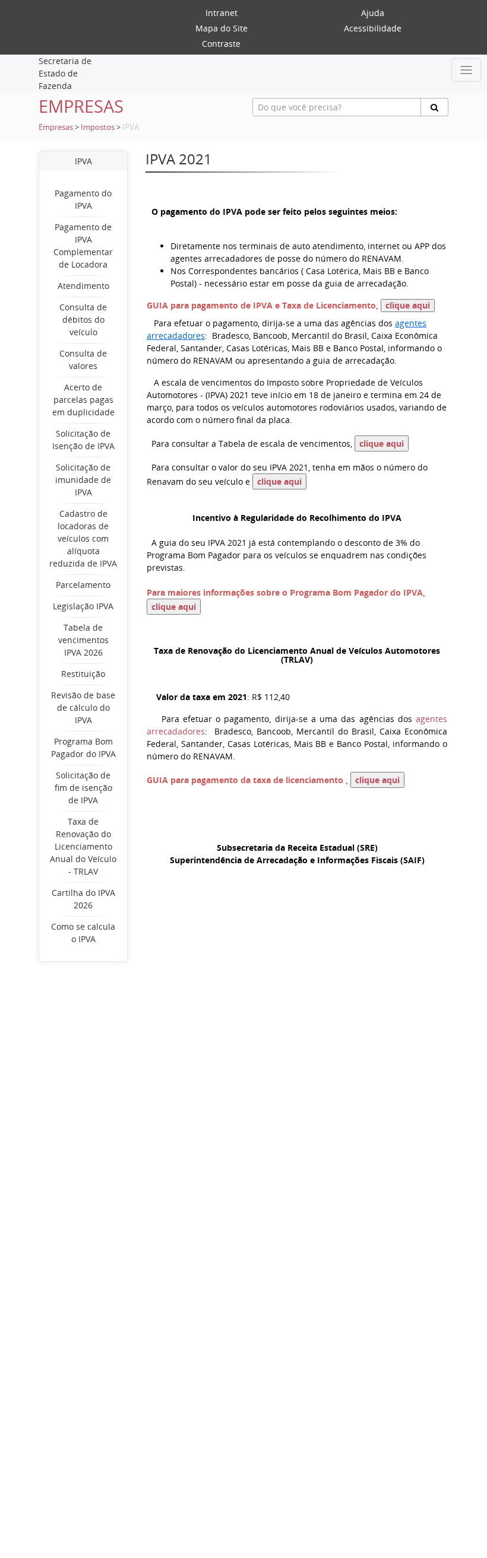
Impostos (98, 127)
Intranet (221, 12)
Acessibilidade (372, 28)
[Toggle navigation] (466, 70)
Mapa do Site (221, 28)
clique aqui (407, 305)
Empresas (56, 127)
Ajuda (372, 12)
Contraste (221, 43)
